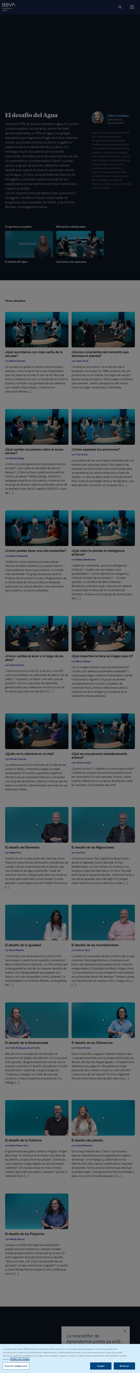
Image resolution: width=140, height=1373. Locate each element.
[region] (70, 1358)
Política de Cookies (20, 1359)
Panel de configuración (16, 1366)
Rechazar (124, 1366)
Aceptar (101, 1366)
